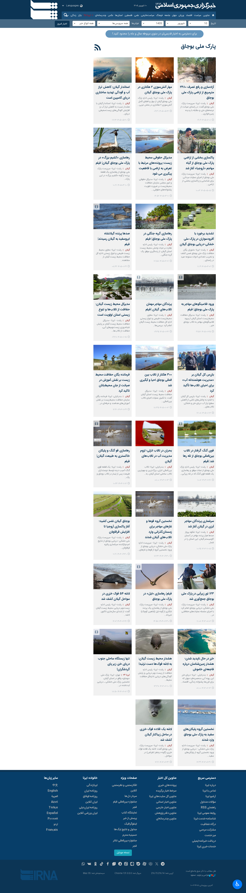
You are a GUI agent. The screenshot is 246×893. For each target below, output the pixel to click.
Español (52, 813)
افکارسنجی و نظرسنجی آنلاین (124, 788)
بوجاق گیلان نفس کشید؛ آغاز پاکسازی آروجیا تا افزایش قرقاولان (114, 527)
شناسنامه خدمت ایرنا (205, 818)
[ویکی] (89, 864)
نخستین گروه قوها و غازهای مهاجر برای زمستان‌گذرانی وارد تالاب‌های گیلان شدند (158, 529)
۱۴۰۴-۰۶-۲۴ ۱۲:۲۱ (162, 762)
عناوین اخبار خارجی (166, 807)
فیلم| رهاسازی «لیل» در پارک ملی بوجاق (157, 596)
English (53, 791)
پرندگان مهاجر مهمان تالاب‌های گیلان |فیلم (158, 307)
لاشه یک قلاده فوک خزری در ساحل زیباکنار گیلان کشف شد (156, 735)
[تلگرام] (162, 864)
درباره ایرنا (210, 785)
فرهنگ (159, 15)
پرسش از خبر (130, 818)
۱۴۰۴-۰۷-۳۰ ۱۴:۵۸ (161, 621)
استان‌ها (119, 15)
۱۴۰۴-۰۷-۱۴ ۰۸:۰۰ (203, 688)
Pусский (53, 818)
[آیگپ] (132, 864)
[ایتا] (126, 864)
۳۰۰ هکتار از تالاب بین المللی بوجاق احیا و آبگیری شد (156, 380)
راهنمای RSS (208, 807)
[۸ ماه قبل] (154, 504)
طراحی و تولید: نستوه (200, 875)
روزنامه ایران (90, 791)
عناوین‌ (206, 15)
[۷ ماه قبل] (197, 504)
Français (52, 830)
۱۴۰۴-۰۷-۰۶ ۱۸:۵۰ (119, 691)
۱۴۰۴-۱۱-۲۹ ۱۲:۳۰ (120, 409)
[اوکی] (95, 864)
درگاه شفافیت (208, 824)
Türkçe (53, 807)
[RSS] (97, 48)
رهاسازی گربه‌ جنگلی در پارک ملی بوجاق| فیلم (158, 236)
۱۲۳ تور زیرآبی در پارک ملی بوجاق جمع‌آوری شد (197, 596)
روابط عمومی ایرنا (206, 813)
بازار (80, 15)
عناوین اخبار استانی (166, 802)
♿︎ (237, 884)
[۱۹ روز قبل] (154, 70)
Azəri (54, 802)
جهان (174, 15)
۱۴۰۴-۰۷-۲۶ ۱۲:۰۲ (120, 621)
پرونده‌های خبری (167, 785)
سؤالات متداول (208, 802)
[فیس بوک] (107, 864)
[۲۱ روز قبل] (112, 70)
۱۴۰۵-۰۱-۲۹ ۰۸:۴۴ (119, 266)
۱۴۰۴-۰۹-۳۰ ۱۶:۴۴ (161, 556)
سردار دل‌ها (131, 796)
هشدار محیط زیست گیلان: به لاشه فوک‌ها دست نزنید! (155, 661)
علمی (136, 15)
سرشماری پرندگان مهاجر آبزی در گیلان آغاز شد (199, 524)
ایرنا (185, 6)
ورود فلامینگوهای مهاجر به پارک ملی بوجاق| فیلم (197, 307)
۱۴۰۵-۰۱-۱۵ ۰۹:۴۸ (119, 337)
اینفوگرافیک (130, 824)
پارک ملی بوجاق (198, 46)
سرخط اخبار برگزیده (166, 791)
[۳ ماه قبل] (112, 140)
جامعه (167, 15)
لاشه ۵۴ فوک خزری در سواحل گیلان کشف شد (115, 596)
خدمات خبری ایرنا (206, 846)
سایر (67, 15)
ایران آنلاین (91, 802)
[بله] (138, 864)
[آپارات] (144, 864)
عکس (110, 15)
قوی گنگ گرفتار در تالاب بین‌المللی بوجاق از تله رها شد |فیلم (198, 456)
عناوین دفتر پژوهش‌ (165, 813)
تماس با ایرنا (209, 791)
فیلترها (135, 24)
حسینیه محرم (129, 835)
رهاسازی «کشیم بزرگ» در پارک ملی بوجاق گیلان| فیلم (113, 160)
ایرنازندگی (91, 785)
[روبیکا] (150, 864)
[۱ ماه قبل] (197, 140)
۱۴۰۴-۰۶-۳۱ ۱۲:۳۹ (203, 762)
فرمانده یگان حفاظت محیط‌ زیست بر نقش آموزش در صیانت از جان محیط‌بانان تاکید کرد (112, 383)
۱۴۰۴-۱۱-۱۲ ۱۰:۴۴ (120, 483)
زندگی (73, 15)
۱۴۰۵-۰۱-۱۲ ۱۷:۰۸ (203, 413)
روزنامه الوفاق (90, 796)
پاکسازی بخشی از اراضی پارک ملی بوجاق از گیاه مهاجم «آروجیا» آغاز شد (199, 163)
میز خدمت (210, 835)
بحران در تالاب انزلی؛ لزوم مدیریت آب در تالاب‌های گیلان (156, 456)
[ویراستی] (113, 864)
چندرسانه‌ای (100, 15)
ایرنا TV (87, 15)
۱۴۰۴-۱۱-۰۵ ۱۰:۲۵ (204, 549)
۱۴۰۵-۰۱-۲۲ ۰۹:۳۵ (161, 332)
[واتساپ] (83, 864)
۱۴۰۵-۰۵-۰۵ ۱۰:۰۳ (203, 190)
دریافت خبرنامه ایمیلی (204, 841)
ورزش (181, 15)
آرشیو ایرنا (210, 796)
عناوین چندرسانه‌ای (166, 818)
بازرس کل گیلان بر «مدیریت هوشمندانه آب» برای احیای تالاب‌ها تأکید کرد (198, 383)
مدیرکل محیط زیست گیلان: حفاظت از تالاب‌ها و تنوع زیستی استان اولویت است (113, 310)
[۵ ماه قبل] (154, 357)
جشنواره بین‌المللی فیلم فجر (125, 805)
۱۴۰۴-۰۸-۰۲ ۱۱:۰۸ (204, 621)
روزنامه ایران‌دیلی (88, 807)
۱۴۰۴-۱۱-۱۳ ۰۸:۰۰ (162, 480)
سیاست (197, 15)
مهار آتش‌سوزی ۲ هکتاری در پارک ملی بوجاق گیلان (155, 90)
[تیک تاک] (101, 864)
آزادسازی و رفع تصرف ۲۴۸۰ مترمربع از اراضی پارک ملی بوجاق (197, 93)
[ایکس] (156, 864)
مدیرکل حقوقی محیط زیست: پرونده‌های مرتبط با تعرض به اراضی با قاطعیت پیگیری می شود (155, 165)
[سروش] (120, 864)
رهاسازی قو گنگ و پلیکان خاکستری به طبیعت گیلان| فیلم (113, 456)
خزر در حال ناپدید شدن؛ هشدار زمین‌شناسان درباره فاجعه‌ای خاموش (198, 664)
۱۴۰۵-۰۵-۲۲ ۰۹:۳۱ (161, 111)
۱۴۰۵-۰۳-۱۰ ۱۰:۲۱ (120, 185)
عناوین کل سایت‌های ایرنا (162, 796)
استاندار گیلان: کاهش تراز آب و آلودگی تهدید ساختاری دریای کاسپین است (113, 93)
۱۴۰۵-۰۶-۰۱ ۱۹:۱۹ (204, 120)
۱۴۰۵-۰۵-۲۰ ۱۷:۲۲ (119, 120)
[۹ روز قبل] (197, 70)
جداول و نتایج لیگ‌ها (125, 829)
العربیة (54, 796)
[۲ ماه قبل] (154, 140)
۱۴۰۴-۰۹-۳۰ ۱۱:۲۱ (120, 554)
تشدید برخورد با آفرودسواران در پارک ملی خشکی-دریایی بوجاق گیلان (197, 239)
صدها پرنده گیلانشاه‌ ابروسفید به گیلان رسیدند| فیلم (114, 239)
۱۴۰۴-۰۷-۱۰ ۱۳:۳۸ (161, 686)
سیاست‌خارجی (147, 15)
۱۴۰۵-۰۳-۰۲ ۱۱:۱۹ (204, 266)
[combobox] (198, 23)
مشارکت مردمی (207, 830)
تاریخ (213, 24)
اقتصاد (189, 15)
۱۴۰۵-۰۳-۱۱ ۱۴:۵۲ (161, 196)
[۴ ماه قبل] (112, 216)
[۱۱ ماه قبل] (112, 641)
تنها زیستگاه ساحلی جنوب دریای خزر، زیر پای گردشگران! (114, 664)
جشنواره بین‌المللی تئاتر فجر (125, 843)
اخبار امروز (62, 24)
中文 (55, 785)
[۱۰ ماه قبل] (197, 576)
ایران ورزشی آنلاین (87, 813)
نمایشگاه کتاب (129, 813)
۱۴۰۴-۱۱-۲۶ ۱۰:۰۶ (204, 480)
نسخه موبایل (123, 853)
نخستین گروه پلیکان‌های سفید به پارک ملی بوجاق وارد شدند (198, 735)
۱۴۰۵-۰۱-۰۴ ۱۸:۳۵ (161, 407)
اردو (56, 824)
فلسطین (128, 15)
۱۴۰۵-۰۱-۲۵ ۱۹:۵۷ (203, 332)
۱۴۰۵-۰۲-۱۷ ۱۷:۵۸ (161, 261)
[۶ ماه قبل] (112, 357)
